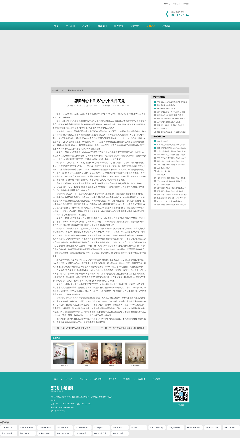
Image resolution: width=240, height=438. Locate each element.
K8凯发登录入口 (193, 427)
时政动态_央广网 (163, 171)
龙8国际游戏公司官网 (84, 427)
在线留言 (186, 4)
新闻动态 (150, 26)
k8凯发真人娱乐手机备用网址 (10, 427)
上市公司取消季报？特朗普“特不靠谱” (171, 165)
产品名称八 (64, 365)
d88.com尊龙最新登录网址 (102, 433)
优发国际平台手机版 (10, 433)
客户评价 (118, 26)
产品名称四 (135, 365)
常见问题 (80, 90)
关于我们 (70, 26)
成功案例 (102, 26)
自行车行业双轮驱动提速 (166, 109)
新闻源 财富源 (162, 141)
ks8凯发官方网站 (27, 427)
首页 (56, 26)
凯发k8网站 (24, 433)
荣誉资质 (134, 26)
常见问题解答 (162, 129)
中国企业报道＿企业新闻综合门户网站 (171, 155)
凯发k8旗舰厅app (64, 433)
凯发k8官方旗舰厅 (64, 427)
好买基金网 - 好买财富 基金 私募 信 (170, 115)
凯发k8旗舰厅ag (156, 427)
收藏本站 (167, 4)
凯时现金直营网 (212, 427)
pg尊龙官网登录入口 (121, 433)
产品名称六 (87, 365)
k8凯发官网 (117, 427)
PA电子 (134, 427)
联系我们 (166, 26)
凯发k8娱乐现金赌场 (232, 427)
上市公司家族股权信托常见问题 (169, 122)
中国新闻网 (161, 175)
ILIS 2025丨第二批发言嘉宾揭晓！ (169, 201)
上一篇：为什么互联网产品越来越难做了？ (71, 328)
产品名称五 (111, 365)
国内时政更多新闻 (164, 185)
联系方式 (176, 4)
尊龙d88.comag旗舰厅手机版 (47, 433)
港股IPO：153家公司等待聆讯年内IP (170, 125)
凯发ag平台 (98, 427)
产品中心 (86, 26)
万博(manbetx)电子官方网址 (176, 427)
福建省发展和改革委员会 (166, 105)
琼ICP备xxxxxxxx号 (58, 411)
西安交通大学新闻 (164, 168)
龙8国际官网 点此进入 (47, 427)
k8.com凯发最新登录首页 (84, 433)
